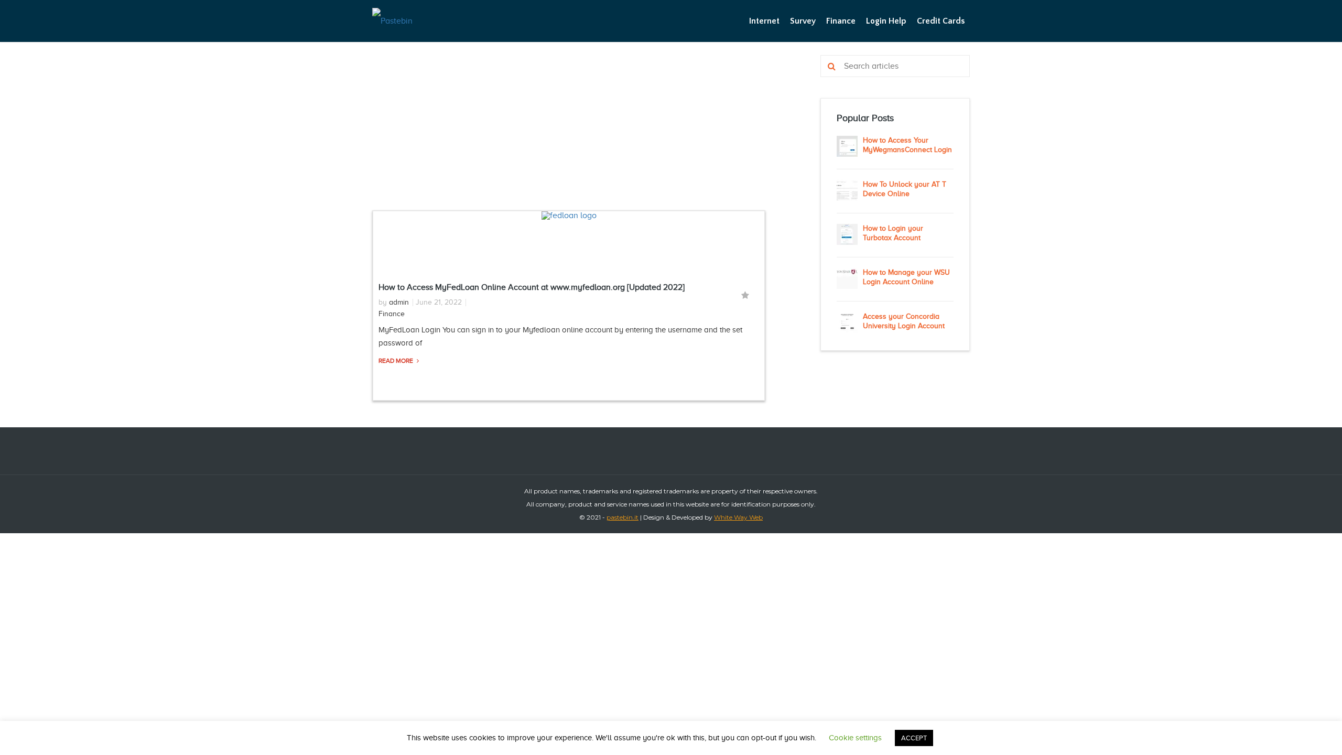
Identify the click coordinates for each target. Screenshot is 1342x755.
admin (399, 302)
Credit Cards (941, 21)
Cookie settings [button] (855, 738)
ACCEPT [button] (914, 738)
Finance (841, 21)
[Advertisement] (568, 132)
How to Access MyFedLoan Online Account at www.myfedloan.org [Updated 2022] (531, 287)
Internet (764, 21)
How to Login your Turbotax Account (893, 233)
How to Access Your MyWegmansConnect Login (907, 145)
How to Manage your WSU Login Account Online (906, 277)
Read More (396, 360)
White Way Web (738, 517)
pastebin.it (622, 517)
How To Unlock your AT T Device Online (904, 189)
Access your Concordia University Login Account (904, 321)
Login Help (886, 21)
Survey (803, 21)
